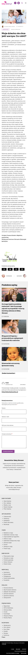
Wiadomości (6, 29)
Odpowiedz (23, 384)
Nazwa (3, 408)
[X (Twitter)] (10, 269)
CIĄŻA (4, 530)
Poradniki (6, 580)
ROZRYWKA (5, 623)
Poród (5, 544)
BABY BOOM (5, 553)
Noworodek (7, 574)
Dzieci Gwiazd (8, 562)
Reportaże (7, 606)
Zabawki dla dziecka (10, 592)
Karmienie (7, 572)
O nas (12, 649)
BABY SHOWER (6, 498)
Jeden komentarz (15, 29)
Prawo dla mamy (8, 522)
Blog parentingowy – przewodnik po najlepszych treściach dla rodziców (12, 338)
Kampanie (6, 520)
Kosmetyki (7, 614)
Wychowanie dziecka (10, 590)
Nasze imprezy (8, 507)
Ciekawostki (7, 516)
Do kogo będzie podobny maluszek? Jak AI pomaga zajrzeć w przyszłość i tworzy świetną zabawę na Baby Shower (13, 308)
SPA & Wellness (8, 608)
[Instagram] (18, 3)
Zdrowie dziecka (9, 593)
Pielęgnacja (7, 576)
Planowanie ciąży (9, 556)
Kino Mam (7, 629)
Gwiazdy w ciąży (8, 558)
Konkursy (6, 635)
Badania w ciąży (8, 533)
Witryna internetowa (7, 425)
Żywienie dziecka (9, 595)
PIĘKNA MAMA (6, 603)
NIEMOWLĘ (5, 569)
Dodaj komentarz (7, 434)
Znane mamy (7, 564)
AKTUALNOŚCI (6, 514)
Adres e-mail (5, 416)
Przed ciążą (7, 548)
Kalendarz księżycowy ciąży (12, 540)
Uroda (5, 612)
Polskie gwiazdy (8, 560)
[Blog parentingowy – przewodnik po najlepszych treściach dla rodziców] (14, 326)
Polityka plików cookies (12, 653)
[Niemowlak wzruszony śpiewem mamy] (14, 354)
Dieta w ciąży (7, 538)
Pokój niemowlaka (9, 578)
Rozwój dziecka (8, 588)
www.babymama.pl (14, 489)
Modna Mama (8, 618)
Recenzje (6, 524)
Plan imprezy (7, 509)
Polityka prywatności (20, 651)
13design (4, 644)
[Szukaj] (22, 3)
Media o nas (7, 505)
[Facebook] (15, 3)
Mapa (3, 637)
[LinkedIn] (22, 269)
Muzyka (6, 633)
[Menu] (25, 3)
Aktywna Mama (8, 616)
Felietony (6, 518)
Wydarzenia (7, 625)
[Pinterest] (16, 269)
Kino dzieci (7, 627)
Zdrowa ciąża (7, 542)
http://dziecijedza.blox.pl (10, 392)
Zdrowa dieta (8, 610)
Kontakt (24, 649)
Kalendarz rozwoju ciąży (11, 535)
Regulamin (23, 653)
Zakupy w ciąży (8, 546)
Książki (6, 631)
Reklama (18, 649)
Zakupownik (7, 597)
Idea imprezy (7, 501)
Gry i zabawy (7, 503)
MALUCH (4, 585)
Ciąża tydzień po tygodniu (11, 536)
